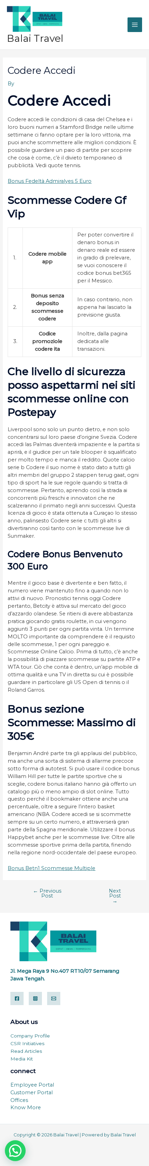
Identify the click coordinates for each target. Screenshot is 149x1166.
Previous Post (47, 893)
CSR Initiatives (27, 1043)
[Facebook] (17, 998)
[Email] (53, 998)
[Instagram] (35, 998)
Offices (19, 1100)
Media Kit (21, 1059)
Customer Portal (31, 1092)
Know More (25, 1107)
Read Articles (26, 1051)
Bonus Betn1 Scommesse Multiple (51, 868)
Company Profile (30, 1036)
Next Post (115, 896)
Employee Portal (32, 1085)
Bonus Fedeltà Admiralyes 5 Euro (49, 181)
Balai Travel (35, 38)
